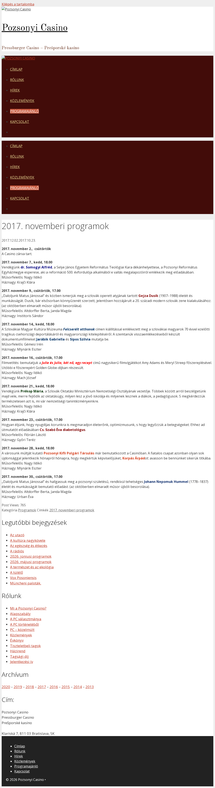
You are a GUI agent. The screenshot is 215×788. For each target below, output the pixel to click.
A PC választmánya (25, 618)
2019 (18, 686)
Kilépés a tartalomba (18, 4)
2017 (42, 686)
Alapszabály (20, 613)
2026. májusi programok (30, 561)
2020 (6, 686)
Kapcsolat (19, 121)
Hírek (15, 90)
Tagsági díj (19, 656)
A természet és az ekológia (32, 567)
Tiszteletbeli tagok (25, 645)
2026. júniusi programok (30, 556)
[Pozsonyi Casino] (16, 9)
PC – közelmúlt (22, 629)
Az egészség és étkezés (28, 545)
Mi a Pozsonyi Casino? (28, 608)
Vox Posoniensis (23, 577)
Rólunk (17, 79)
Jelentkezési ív (21, 661)
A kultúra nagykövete (27, 540)
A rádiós (17, 551)
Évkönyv (17, 640)
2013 (89, 686)
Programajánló (24, 111)
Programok (27, 510)
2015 (66, 686)
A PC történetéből (24, 624)
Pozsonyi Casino (35, 28)
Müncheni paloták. (25, 583)
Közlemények (22, 100)
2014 (77, 686)
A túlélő (16, 572)
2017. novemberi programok (71, 510)
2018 (30, 686)
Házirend (17, 651)
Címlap (16, 69)
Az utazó (17, 535)
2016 (54, 686)
